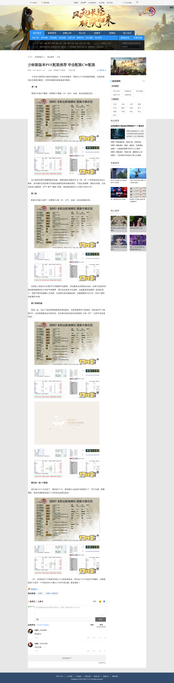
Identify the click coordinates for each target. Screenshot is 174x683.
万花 (84, 43)
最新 (92, 625)
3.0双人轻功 (100, 47)
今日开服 (101, 3)
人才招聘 (69, 676)
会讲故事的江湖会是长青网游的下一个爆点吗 (127, 126)
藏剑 (68, 43)
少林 (76, 43)
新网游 (76, 3)
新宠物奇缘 (91, 47)
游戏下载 (35, 38)
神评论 (103, 70)
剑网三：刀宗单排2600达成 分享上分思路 (126, 155)
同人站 (82, 33)
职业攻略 (53, 38)
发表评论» (102, 663)
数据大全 (80, 38)
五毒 (64, 43)
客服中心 (106, 676)
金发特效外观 (55, 47)
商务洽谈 (88, 676)
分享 (105, 637)
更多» (144, 81)
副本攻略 (44, 38)
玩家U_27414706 (41, 630)
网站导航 (46, 3)
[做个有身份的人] (100, 601)
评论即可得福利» (43, 625)
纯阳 (88, 43)
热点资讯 (98, 38)
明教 (57, 43)
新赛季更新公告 (45, 47)
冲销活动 (63, 47)
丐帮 (53, 43)
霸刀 (41, 43)
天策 (72, 43)
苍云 (49, 43)
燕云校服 (139, 91)
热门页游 (110, 3)
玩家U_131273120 (41, 644)
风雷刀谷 (116, 95)
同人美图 (89, 38)
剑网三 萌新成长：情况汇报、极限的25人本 (127, 152)
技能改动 (128, 91)
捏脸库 (97, 33)
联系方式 (97, 676)
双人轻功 (116, 91)
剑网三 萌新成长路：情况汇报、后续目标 (126, 142)
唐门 (61, 43)
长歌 (45, 43)
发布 (101, 619)
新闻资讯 (52, 33)
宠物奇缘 (128, 95)
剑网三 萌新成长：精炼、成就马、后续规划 (127, 145)
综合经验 (62, 38)
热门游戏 (129, 3)
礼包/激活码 (92, 3)
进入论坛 (127, 33)
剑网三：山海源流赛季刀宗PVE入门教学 (125, 149)
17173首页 (33, 3)
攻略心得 (67, 33)
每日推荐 (50, 57)
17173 (30, 57)
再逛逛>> (35, 589)
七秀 (80, 43)
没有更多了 (67, 658)
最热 (101, 625)
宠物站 (112, 33)
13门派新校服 (71, 47)
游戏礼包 (125, 38)
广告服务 (78, 676)
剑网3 (40, 593)
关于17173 (59, 676)
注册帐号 (125, 43)
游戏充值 (131, 43)
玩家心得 (71, 38)
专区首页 (37, 33)
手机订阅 (72, 70)
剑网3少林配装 (52, 593)
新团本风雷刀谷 (82, 47)
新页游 (83, 3)
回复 (99, 637)
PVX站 (109, 43)
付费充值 (138, 38)
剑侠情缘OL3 (40, 57)
